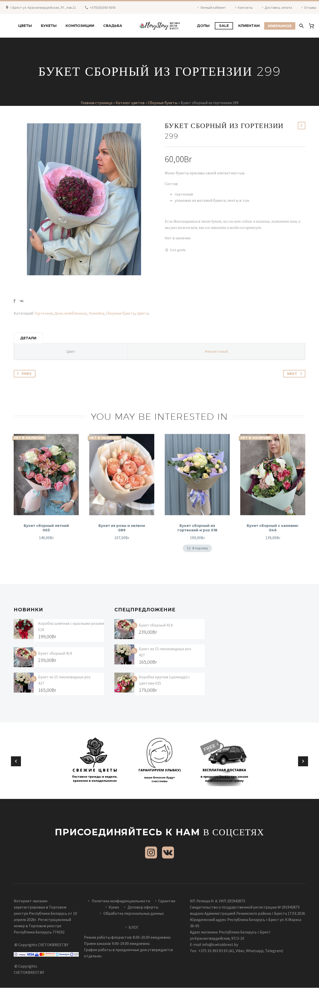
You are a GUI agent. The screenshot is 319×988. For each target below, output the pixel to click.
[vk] (168, 852)
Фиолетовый (216, 351)
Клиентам (249, 25)
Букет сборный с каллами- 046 (273, 527)
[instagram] (151, 852)
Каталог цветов (130, 102)
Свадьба (112, 25)
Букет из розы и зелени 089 (121, 527)
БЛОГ (134, 927)
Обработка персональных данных (133, 913)
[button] (197, 548)
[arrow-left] (16, 761)
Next (292, 373)
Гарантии (166, 900)
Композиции (80, 25)
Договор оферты (143, 907)
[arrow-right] (303, 761)
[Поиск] (301, 26)
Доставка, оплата (278, 7)
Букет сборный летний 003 (46, 527)
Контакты (245, 7)
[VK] (22, 301)
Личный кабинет (213, 7)
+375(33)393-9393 (103, 7)
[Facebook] (14, 301)
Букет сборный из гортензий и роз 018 (197, 527)
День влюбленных (70, 313)
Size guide (178, 250)
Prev (26, 373)
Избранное (280, 26)
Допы (203, 25)
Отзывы (310, 7)
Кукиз (114, 907)
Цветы (25, 25)
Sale (224, 25)
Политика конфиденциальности (121, 900)
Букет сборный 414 (55, 653)
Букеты (49, 25)
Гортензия (43, 313)
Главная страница (96, 102)
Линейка (96, 313)
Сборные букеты (162, 102)
